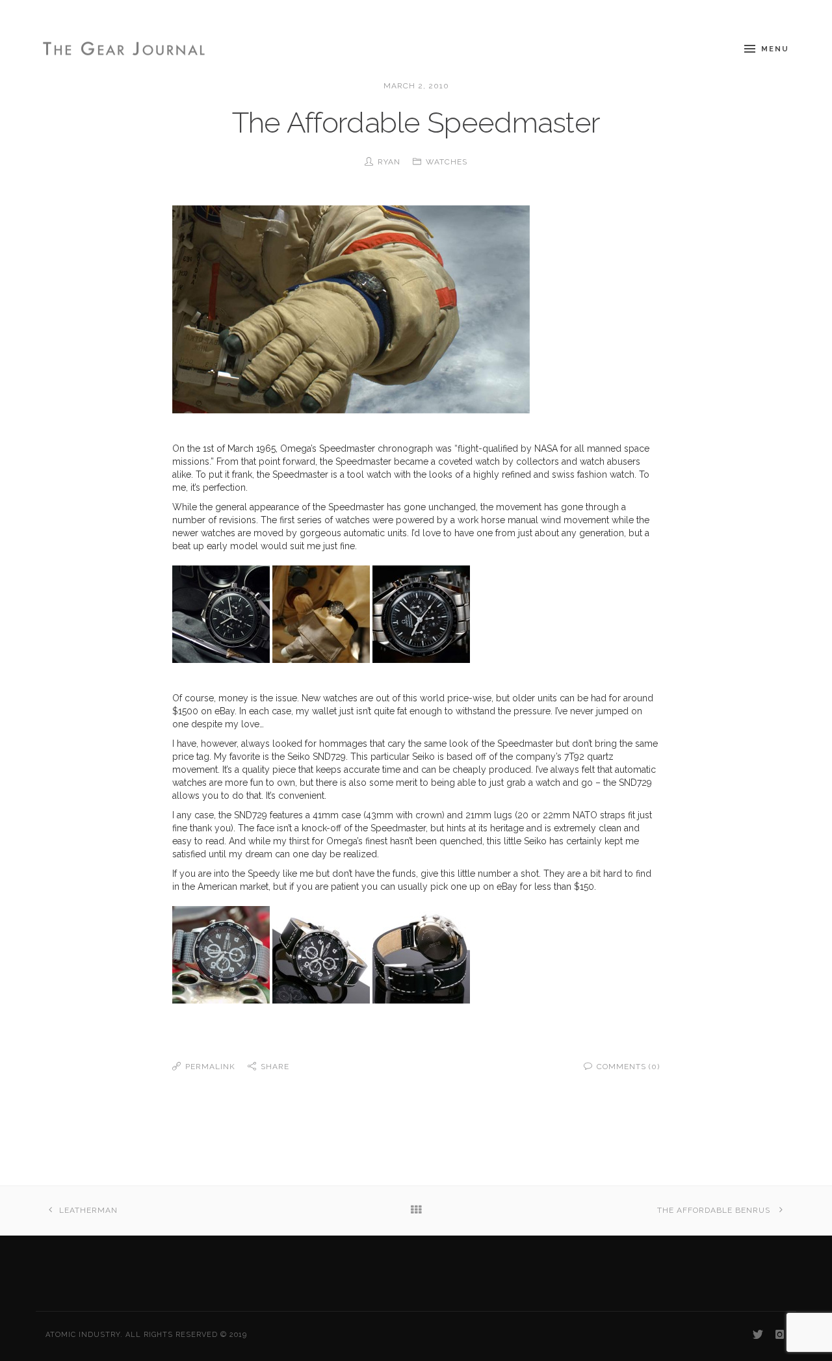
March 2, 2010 (416, 85)
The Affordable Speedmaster (416, 122)
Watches (446, 161)
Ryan (389, 161)
